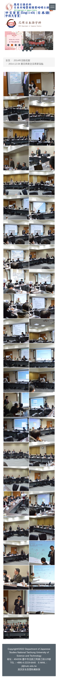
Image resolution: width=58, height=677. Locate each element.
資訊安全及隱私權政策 (29, 669)
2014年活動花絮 (22, 60)
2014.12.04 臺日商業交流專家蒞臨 (26, 63)
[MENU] (52, 7)
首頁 (8, 60)
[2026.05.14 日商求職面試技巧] (29, 41)
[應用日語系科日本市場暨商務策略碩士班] (29, 7)
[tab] (8, 45)
